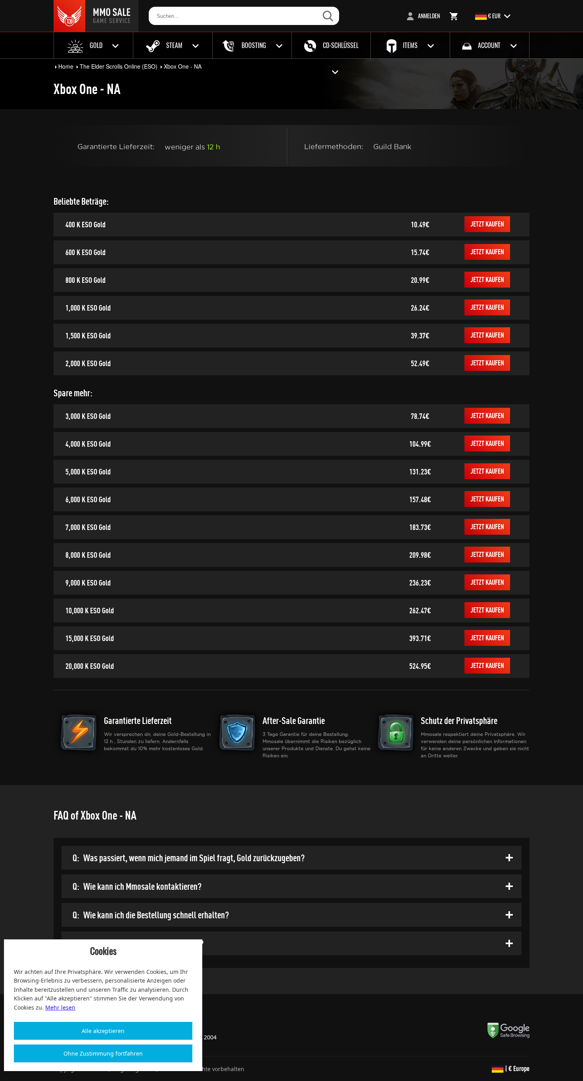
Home (65, 66)
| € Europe (516, 1068)
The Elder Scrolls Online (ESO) (118, 66)
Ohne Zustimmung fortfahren (103, 1053)
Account (489, 45)
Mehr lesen (60, 1007)
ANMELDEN (428, 16)
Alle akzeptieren (103, 1031)
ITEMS (410, 45)
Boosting (254, 45)
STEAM (174, 45)
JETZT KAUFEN (487, 224)
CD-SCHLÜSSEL (340, 45)
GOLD (96, 45)
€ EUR (494, 16)
